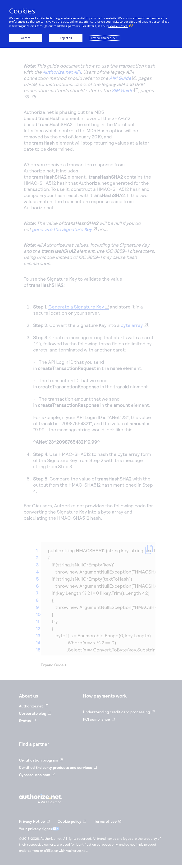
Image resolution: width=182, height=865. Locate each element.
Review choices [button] (101, 38)
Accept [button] (25, 38)
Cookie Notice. (118, 26)
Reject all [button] (66, 38)
